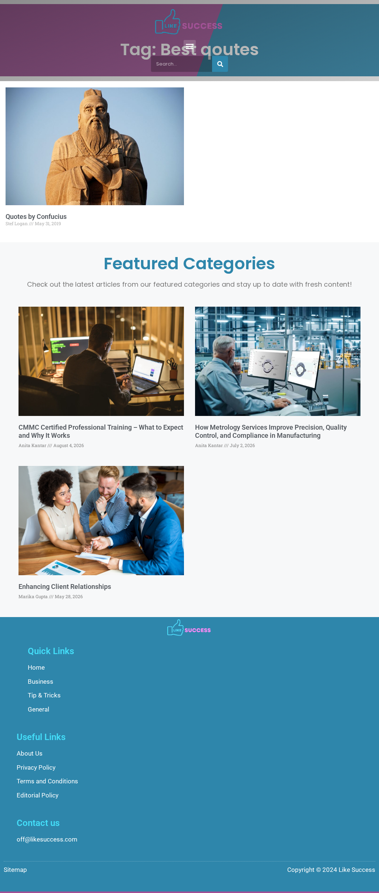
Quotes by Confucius (36, 216)
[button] (190, 46)
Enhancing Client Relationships (65, 586)
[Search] (220, 64)
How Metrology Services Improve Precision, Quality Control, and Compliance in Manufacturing (271, 431)
